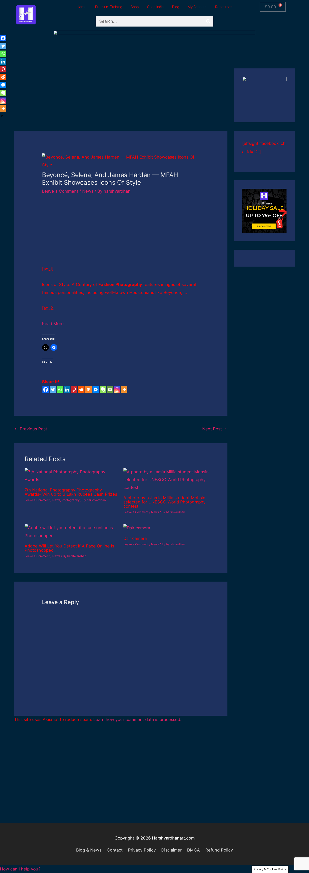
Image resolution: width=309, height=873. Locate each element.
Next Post (214, 428)
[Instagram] (117, 389)
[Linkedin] (67, 389)
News (87, 191)
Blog (175, 7)
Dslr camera (135, 538)
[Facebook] (45, 389)
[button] (20, 869)
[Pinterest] (74, 389)
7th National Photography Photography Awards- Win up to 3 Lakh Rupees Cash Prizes (71, 492)
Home (82, 7)
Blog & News (88, 850)
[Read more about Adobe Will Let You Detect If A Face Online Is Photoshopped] (71, 531)
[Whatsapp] (60, 389)
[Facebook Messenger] (95, 389)
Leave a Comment (60, 191)
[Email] (110, 389)
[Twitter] (53, 389)
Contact (115, 850)
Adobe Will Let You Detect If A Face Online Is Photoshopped (69, 548)
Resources (223, 7)
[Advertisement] (120, 99)
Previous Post (31, 428)
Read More (53, 323)
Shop (135, 7)
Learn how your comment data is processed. (137, 719)
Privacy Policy (142, 850)
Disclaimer (171, 850)
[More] (124, 389)
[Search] (208, 21)
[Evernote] (103, 389)
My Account (197, 7)
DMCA (193, 850)
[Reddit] (81, 389)
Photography (71, 500)
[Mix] (88, 389)
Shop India (155, 7)
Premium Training (108, 7)
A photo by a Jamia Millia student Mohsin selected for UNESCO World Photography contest (164, 502)
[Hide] (1, 116)
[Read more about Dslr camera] (136, 527)
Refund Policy (219, 850)
